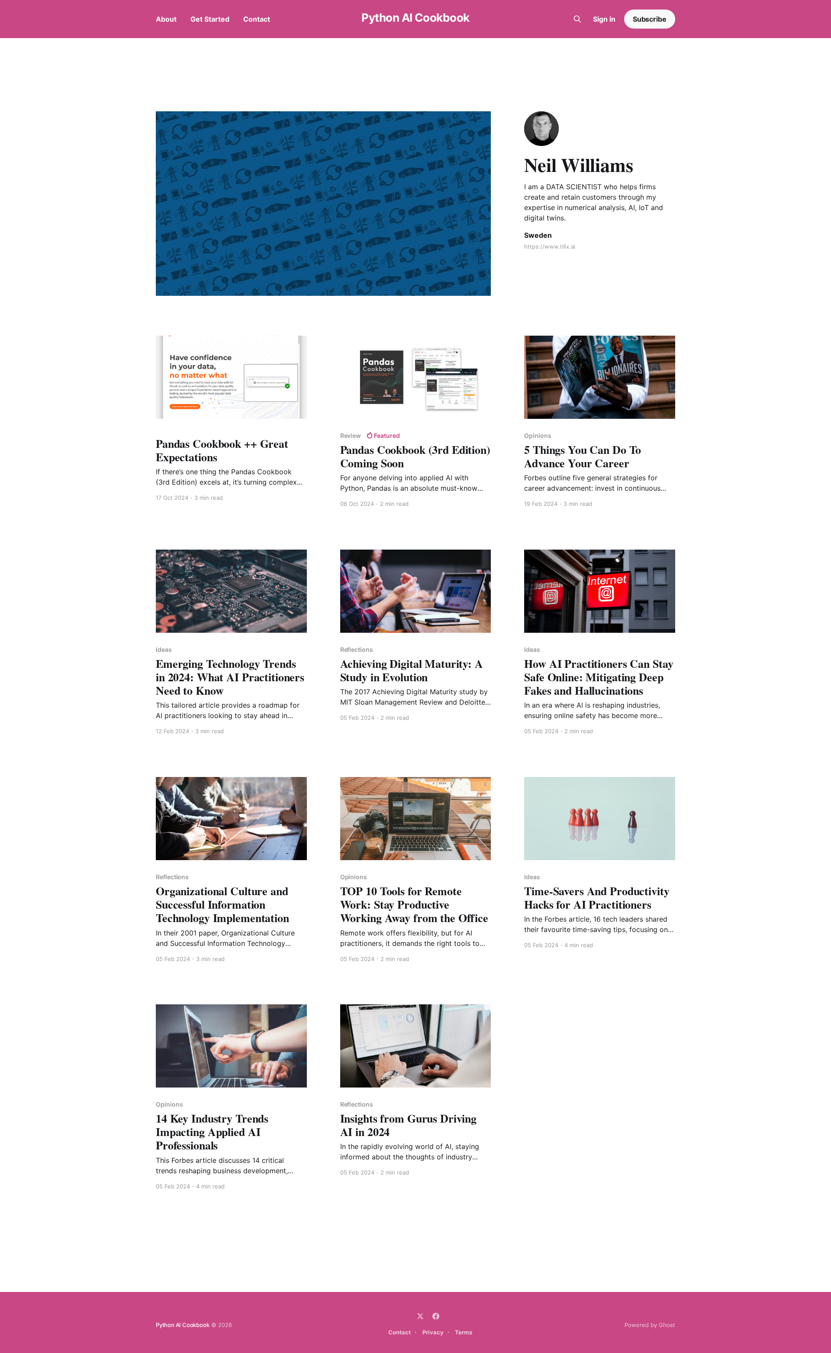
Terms (463, 1332)
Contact (256, 19)
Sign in (604, 19)
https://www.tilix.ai (549, 246)
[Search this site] (577, 19)
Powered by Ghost (650, 1324)
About (166, 19)
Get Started (209, 19)
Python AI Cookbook (415, 18)
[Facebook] (435, 1316)
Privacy (433, 1332)
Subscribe (650, 19)
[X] (420, 1316)
